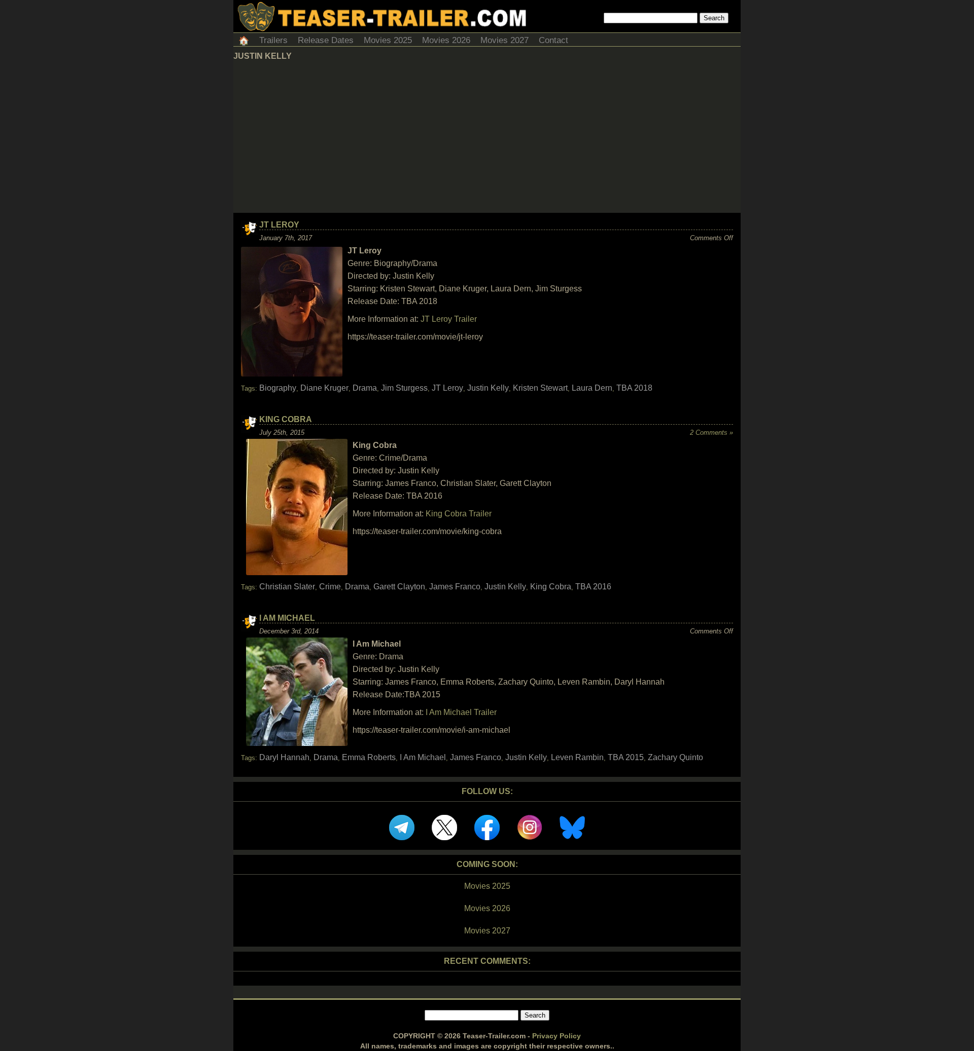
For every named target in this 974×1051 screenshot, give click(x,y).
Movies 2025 (388, 40)
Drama (365, 388)
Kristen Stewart (540, 388)
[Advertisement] (487, 137)
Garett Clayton (399, 586)
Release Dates (326, 40)
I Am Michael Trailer (461, 712)
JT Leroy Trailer (449, 319)
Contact (553, 40)
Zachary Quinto (675, 757)
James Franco (454, 586)
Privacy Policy (556, 1036)
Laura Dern (592, 388)
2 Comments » (711, 432)
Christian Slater (287, 586)
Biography (277, 388)
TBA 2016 (593, 586)
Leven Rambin (577, 757)
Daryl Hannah (284, 757)
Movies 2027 (504, 40)
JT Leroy (279, 224)
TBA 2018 (634, 388)
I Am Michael (287, 618)
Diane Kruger (324, 388)
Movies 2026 (446, 40)
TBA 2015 (626, 757)
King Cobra (285, 419)
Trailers (273, 40)
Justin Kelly (488, 388)
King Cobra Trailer (459, 513)
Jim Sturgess (404, 388)
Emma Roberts (369, 757)
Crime (330, 586)
